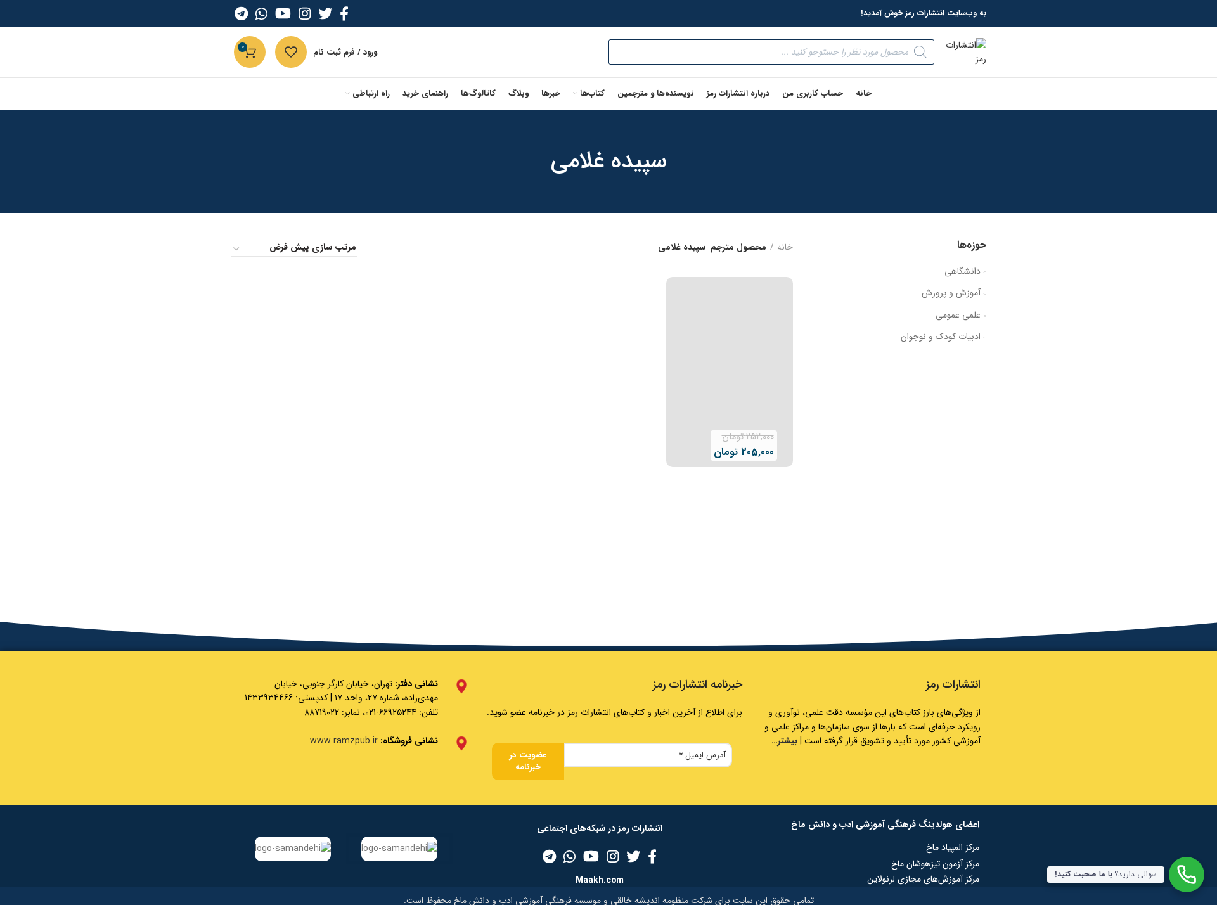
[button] (676, 389)
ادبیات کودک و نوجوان (941, 336)
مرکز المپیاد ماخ (952, 847)
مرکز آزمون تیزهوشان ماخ (935, 864)
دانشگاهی (962, 271)
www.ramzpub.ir (344, 741)
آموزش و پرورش (951, 293)
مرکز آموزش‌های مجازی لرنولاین (923, 879)
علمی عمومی (958, 315)
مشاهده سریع (676, 418)
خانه (785, 247)
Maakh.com (600, 880)
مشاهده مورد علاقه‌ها (676, 446)
